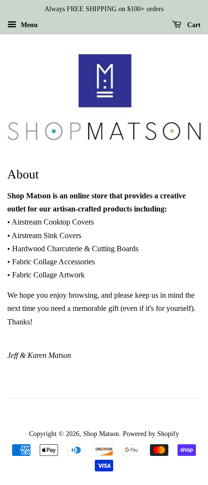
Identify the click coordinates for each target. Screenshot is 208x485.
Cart (193, 25)
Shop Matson (101, 433)
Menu (28, 25)
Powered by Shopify (151, 433)
